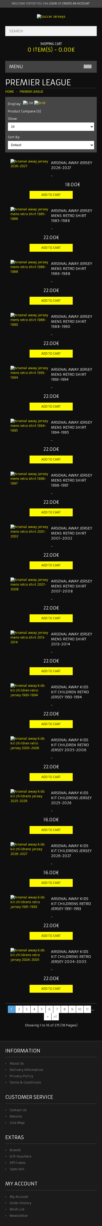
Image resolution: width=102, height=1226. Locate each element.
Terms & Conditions (25, 1082)
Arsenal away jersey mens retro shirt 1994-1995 (71, 427)
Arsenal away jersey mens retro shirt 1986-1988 (71, 268)
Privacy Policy (21, 1076)
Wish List (17, 1209)
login (53, 3)
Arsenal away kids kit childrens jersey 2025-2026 (71, 797)
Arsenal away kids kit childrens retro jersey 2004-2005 (71, 956)
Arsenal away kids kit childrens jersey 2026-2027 (71, 850)
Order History (20, 1203)
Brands (15, 1150)
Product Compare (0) (24, 111)
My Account (19, 1197)
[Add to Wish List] (34, 178)
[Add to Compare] (42, 178)
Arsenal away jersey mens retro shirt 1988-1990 (71, 321)
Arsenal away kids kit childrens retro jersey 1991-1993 (71, 903)
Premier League (31, 91)
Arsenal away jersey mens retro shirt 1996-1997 (71, 480)
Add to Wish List (77, 203)
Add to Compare (86, 203)
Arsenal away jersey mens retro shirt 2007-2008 (71, 586)
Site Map (17, 1123)
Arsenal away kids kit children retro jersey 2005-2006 (70, 745)
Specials (17, 1169)
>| (55, 1017)
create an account (75, 3)
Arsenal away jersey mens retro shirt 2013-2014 (71, 639)
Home (9, 91)
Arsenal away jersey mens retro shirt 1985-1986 (71, 215)
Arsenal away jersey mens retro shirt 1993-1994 (71, 374)
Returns (16, 1116)
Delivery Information (26, 1070)
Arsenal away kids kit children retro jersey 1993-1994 (70, 692)
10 (79, 1009)
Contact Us (18, 1110)
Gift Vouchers (20, 1156)
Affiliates (18, 1163)
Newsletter (19, 1216)
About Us (17, 1063)
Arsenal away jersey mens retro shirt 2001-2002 (71, 533)
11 (87, 1009)
